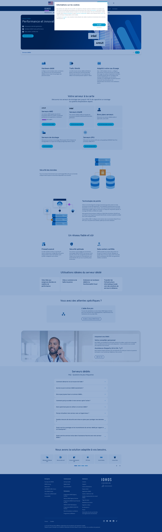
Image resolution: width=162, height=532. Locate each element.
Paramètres (93, 10)
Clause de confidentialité (81, 13)
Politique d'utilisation (67, 13)
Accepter (65, 17)
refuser (102, 13)
